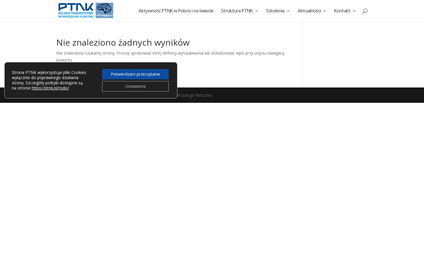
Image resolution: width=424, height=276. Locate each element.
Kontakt (342, 11)
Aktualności (309, 11)
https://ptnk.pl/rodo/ (50, 88)
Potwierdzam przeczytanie (135, 74)
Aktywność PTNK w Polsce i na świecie (175, 11)
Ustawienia (135, 86)
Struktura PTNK (237, 11)
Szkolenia (275, 11)
